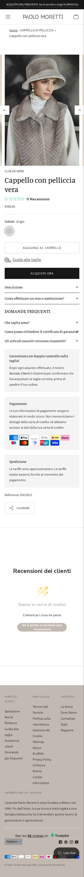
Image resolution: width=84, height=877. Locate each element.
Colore (9, 221)
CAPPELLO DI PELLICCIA (36, 30)
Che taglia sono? (17, 322)
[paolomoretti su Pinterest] (66, 843)
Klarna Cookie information (41, 777)
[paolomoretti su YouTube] (76, 843)
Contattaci (68, 718)
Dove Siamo (69, 712)
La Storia (67, 707)
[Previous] (4, 110)
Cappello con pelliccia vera (27, 36)
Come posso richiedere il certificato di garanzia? (42, 331)
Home (13, 30)
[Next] (79, 110)
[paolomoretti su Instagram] (71, 843)
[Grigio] (9, 231)
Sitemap (38, 742)
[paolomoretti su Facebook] (60, 843)
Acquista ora (42, 273)
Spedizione (12, 711)
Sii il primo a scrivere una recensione (42, 627)
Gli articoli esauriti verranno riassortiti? (35, 341)
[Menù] (8, 17)
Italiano (12, 841)
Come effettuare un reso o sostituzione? (34, 298)
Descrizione (14, 287)
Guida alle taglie (27, 259)
